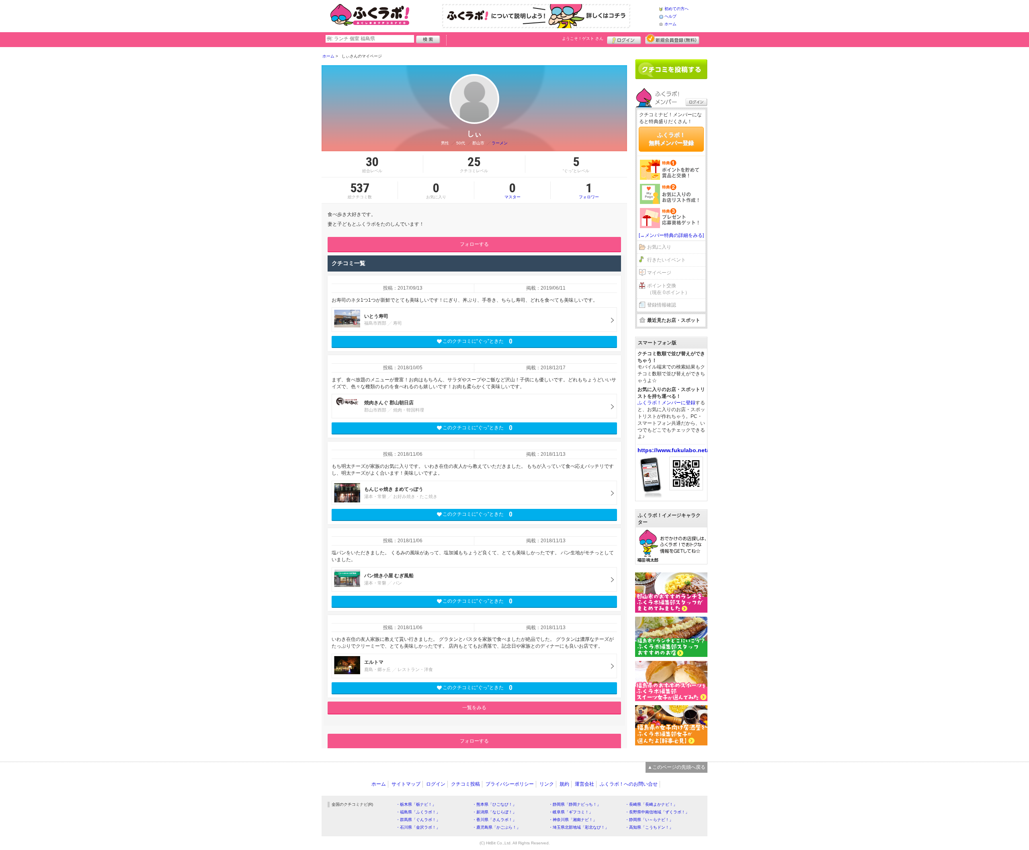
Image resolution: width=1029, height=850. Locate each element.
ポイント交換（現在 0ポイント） (668, 289)
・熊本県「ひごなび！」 (494, 804)
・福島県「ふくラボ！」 (418, 812)
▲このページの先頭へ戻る (676, 767)
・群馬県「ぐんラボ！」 (418, 819)
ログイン (624, 39)
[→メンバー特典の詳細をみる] (671, 235)
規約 (564, 784)
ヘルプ (670, 16)
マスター (512, 190)
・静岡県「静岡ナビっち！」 (575, 804)
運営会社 (584, 784)
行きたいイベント (666, 260)
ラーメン (500, 143)
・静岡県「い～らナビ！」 (649, 819)
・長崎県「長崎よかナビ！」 (651, 804)
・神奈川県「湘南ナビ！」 (573, 819)
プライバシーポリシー (510, 784)
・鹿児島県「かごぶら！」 (496, 827)
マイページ (659, 273)
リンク (546, 784)
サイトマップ (406, 784)
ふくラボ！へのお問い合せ (629, 784)
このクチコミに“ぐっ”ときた (477, 341)
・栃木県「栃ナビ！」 (416, 804)
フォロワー (589, 190)
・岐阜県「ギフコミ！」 (571, 812)
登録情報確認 (661, 305)
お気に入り (659, 247)
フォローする (474, 244)
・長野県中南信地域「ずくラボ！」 (657, 812)
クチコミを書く (671, 69)
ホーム (670, 24)
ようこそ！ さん (582, 38)
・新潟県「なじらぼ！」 (494, 812)
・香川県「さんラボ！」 (494, 819)
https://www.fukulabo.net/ (672, 450)
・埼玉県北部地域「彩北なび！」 (579, 827)
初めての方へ (676, 8)
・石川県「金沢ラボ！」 (418, 827)
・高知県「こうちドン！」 (649, 827)
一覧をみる (474, 707)
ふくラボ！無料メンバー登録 (671, 139)
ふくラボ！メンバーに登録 (666, 402)
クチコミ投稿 (465, 784)
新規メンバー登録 (672, 39)
